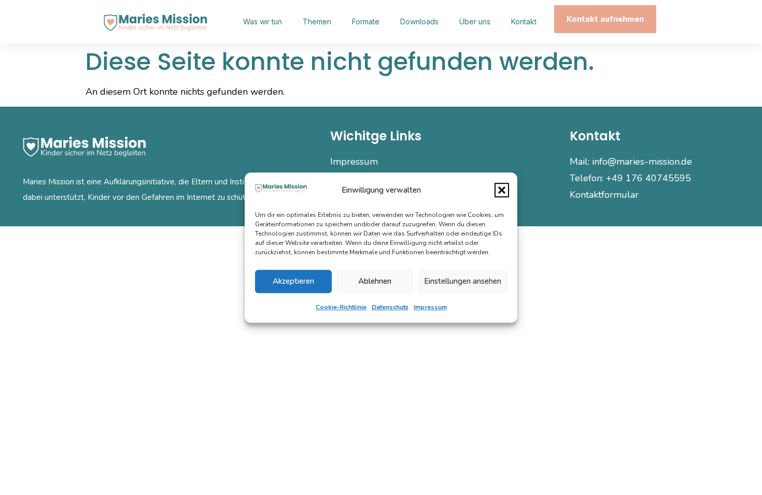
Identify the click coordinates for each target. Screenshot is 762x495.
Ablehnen (374, 281)
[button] (502, 190)
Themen (317, 21)
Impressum (430, 307)
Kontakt (524, 21)
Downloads (419, 21)
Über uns (474, 21)
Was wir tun (262, 21)
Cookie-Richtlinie (341, 307)
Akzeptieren (293, 281)
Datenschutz (390, 307)
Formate (365, 21)
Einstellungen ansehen (462, 281)
